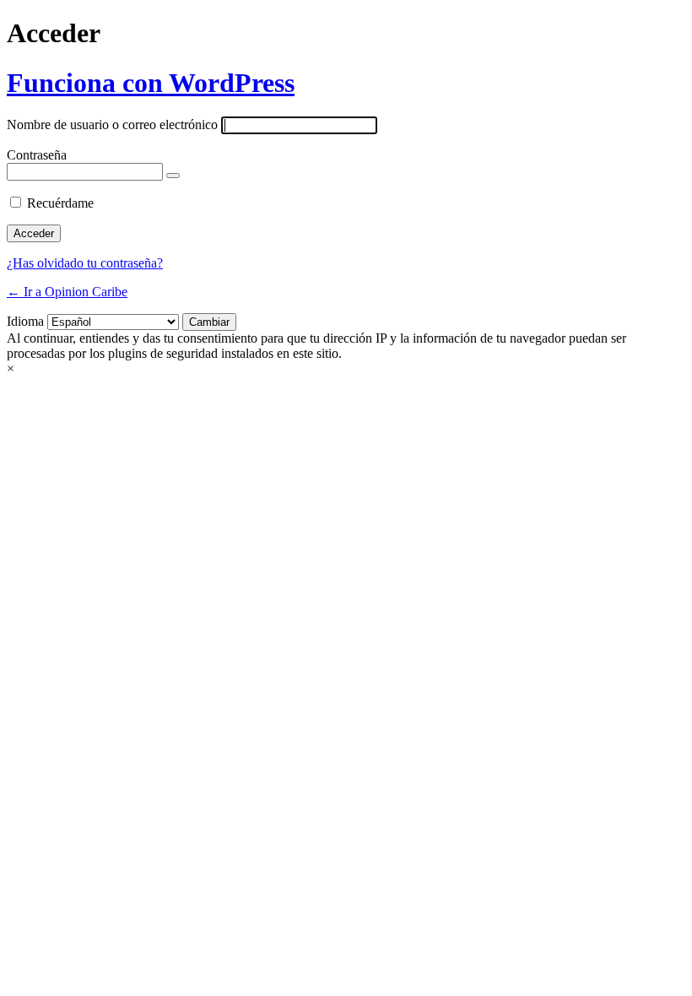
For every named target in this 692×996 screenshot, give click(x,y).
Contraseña (37, 155)
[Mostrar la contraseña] (173, 175)
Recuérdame (60, 203)
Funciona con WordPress (151, 83)
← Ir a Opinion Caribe (67, 291)
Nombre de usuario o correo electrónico (112, 124)
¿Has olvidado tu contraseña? (85, 263)
